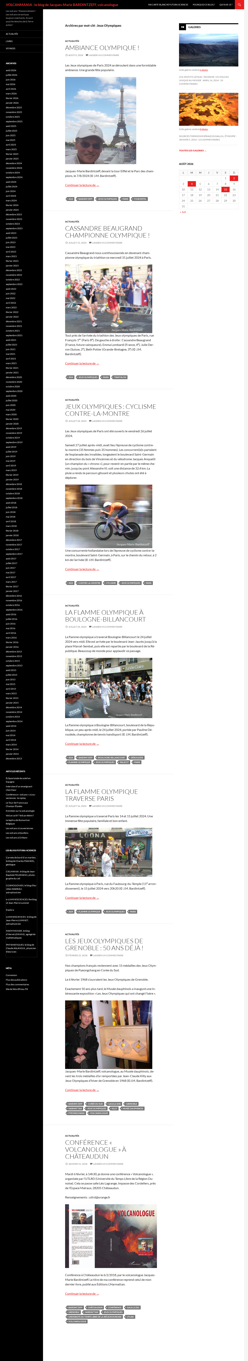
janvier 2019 (12, 479)
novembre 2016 (14, 600)
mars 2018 (11, 526)
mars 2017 (11, 581)
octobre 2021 (13, 330)
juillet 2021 (11, 344)
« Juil (183, 212)
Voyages (10, 48)
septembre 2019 (14, 442)
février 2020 (12, 419)
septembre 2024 (14, 177)
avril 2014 (11, 739)
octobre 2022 (13, 279)
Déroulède (137, 757)
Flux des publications (16, 979)
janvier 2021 (12, 372)
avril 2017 (11, 577)
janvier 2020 (12, 423)
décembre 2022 (14, 270)
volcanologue (99, 1113)
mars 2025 (11, 149)
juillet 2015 (11, 674)
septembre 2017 (14, 553)
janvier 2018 (12, 535)
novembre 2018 (14, 488)
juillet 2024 (11, 186)
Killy (114, 1108)
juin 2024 (11, 191)
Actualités (72, 41)
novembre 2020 (14, 381)
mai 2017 (10, 572)
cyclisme (111, 583)
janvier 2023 (12, 265)
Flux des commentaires (17, 984)
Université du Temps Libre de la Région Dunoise (94, 1316)
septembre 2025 (14, 121)
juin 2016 (11, 623)
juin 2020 (11, 405)
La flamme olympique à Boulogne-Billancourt (105, 615)
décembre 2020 (14, 377)
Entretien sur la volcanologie (20, 810)
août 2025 (11, 126)
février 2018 (12, 530)
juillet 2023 (11, 237)
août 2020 (11, 395)
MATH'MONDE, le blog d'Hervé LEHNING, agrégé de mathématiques (20, 934)
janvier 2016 (12, 646)
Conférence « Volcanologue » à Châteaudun (95, 1149)
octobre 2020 (13, 386)
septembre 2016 (14, 609)
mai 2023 (10, 246)
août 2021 (11, 340)
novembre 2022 (14, 274)
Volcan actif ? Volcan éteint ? (20, 815)
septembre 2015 (14, 665)
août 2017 (11, 558)
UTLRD (130, 1316)
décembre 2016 (14, 595)
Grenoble (131, 1104)
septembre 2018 (14, 498)
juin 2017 (11, 567)
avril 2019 (11, 465)
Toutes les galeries (193, 150)
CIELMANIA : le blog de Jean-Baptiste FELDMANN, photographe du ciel (20, 875)
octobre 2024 (13, 172)
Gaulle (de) (114, 1104)
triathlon (120, 377)
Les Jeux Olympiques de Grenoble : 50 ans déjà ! (104, 944)
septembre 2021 (14, 335)
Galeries (194, 27)
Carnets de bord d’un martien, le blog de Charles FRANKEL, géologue (21, 861)
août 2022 (11, 288)
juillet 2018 (11, 507)
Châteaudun (95, 1307)
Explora (10, 909)
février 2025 (12, 153)
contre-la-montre (89, 583)
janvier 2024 (12, 209)
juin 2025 (11, 135)
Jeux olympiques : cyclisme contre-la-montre (110, 409)
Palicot (124, 762)
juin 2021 (11, 349)
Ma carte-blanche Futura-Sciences (168, 4)
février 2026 (12, 98)
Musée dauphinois (133, 1108)
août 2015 (11, 670)
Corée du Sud (95, 1104)
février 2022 (12, 312)
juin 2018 (11, 512)
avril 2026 (11, 88)
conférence (114, 1307)
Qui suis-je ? (226, 4)
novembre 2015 (14, 656)
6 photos (204, 69)
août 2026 (11, 70)
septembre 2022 (14, 284)
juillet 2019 (11, 451)
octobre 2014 (13, 716)
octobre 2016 (13, 605)
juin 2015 (11, 679)
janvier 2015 (12, 702)
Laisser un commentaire (104, 55)
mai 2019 (10, 460)
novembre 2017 (14, 544)
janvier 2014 (12, 753)
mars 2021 (11, 363)
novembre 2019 (14, 433)
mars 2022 (11, 307)
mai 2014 (10, 735)
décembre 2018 (14, 484)
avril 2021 (11, 358)
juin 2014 (11, 730)
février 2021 (12, 367)
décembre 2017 (14, 539)
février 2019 (12, 474)
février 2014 (12, 749)
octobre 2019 (13, 437)
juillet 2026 (11, 74)
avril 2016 (11, 632)
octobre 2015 (13, 660)
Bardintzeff (85, 199)
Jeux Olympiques (107, 199)
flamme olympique (79, 762)
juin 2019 (11, 456)
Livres (9, 41)
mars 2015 (11, 693)
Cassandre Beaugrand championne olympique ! (107, 231)
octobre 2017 (13, 549)
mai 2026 (10, 84)
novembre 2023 (14, 219)
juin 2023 (11, 242)
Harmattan (75, 1108)
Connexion (11, 975)
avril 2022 (11, 302)
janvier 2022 (12, 316)
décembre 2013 (14, 758)
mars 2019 (11, 470)
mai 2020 (10, 409)
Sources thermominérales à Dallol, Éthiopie (207, 136)
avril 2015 (11, 688)
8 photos (204, 129)
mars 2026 (11, 93)
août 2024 (11, 181)
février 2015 (12, 698)
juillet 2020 (11, 400)
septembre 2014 (14, 721)
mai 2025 (10, 140)
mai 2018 (10, 516)
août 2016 (11, 614)
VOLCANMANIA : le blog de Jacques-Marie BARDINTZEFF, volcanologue (62, 5)
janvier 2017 (12, 591)
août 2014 (11, 725)
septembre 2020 (14, 391)
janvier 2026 (12, 102)
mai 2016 (10, 628)
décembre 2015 (14, 651)
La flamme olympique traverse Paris (101, 794)
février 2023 (12, 260)
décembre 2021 (14, 321)
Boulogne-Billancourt (111, 757)
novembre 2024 (14, 167)
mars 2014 (11, 744)
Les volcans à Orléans (16, 837)
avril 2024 (11, 195)
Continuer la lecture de (82, 185)
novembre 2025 (14, 112)
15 (225, 189)
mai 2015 (10, 684)
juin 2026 (11, 79)
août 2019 (11, 446)
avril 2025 (11, 144)
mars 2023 (11, 256)
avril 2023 (11, 251)
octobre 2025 (13, 116)
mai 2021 (10, 353)
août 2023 (11, 233)
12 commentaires (209, 139)
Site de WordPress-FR (17, 989)
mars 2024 (11, 200)
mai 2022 (10, 298)
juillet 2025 (11, 130)
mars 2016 (11, 637)
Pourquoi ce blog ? (204, 4)
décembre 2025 (14, 107)
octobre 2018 (13, 493)
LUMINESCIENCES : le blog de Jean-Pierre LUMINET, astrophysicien (21, 920)
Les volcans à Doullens (17, 832)
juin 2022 (11, 293)
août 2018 (11, 502)
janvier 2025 (12, 158)
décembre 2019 (14, 428)
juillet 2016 (11, 619)
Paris (125, 199)
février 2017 (12, 586)
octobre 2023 (13, 223)
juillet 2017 (11, 563)
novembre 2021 (14, 326)
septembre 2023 (14, 228)
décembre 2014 (14, 707)
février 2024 (12, 205)
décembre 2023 (14, 214)
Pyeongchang (76, 1113)
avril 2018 (11, 521)
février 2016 (12, 642)
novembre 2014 (14, 712)
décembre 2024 (14, 163)
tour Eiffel (140, 199)
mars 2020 (11, 414)
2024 (70, 199)
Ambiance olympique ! (102, 48)
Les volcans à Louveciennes (19, 828)
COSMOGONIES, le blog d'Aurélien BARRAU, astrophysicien (21, 889)
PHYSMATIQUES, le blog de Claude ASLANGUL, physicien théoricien (21, 948)
